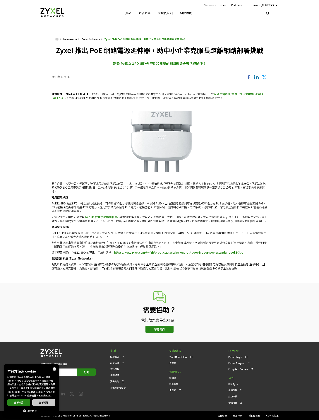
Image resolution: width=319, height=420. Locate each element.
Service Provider (215, 5)
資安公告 (114, 381)
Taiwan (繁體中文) (262, 5)
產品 (128, 13)
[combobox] (54, 369)
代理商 (172, 363)
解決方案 (144, 13)
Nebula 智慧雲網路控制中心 (102, 217)
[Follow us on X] (72, 394)
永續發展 (232, 390)
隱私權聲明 (254, 415)
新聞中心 (175, 372)
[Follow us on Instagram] (81, 394)
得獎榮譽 (173, 384)
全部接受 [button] (18, 402)
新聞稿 (172, 378)
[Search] (267, 13)
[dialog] (31, 390)
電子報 (172, 390)
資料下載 (114, 369)
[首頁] (57, 39)
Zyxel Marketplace (178, 356)
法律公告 (222, 415)
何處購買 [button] (186, 13)
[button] (31, 411)
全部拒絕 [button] (43, 402)
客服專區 (114, 356)
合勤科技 (232, 402)
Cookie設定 (272, 415)
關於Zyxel (233, 384)
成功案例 (232, 396)
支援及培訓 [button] (165, 13)
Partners (236, 5)
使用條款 (237, 415)
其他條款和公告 (118, 387)
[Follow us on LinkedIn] (63, 394)
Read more (45, 395)
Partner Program (236, 363)
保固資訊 (114, 375)
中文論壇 (114, 363)
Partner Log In (235, 356)
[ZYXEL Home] (52, 12)
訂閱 (86, 372)
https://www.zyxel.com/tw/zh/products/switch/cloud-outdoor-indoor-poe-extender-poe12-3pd (178, 252)
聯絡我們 (159, 329)
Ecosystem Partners (238, 369)
